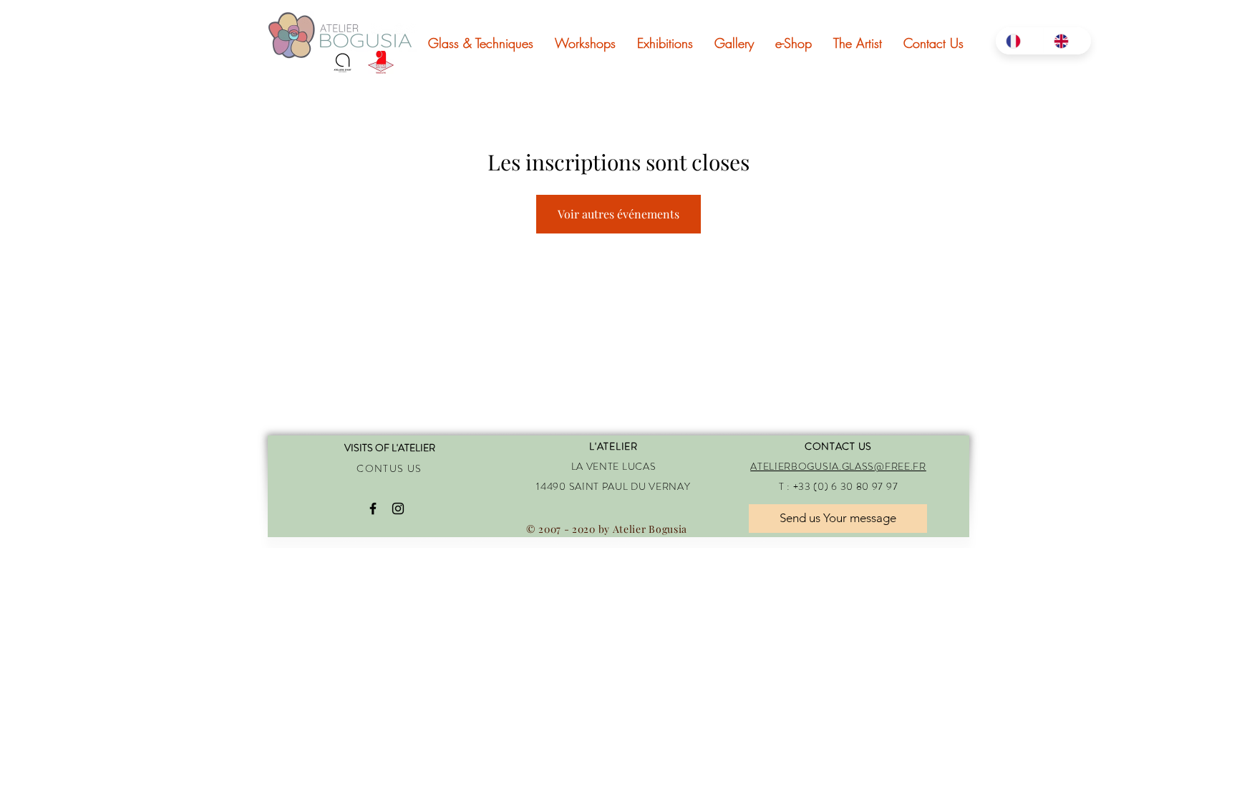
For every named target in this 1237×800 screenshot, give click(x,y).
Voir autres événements (618, 213)
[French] (1019, 40)
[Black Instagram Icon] (398, 508)
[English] (1067, 40)
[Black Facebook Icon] (373, 508)
